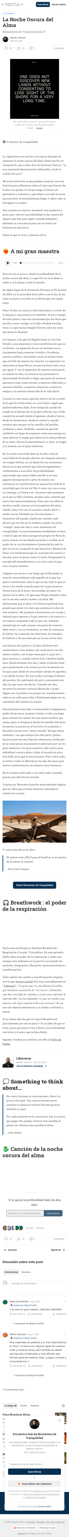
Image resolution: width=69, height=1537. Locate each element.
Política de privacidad (36, 1497)
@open (39, 128)
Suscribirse (43, 4)
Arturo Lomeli (24, 982)
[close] (59, 1420)
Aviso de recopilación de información (41, 1494)
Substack (21, 1533)
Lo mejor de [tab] (10, 1405)
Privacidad (30, 1522)
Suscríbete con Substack (37, 1483)
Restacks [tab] (25, 1272)
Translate (9, 13)
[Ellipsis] (64, 1301)
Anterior (12, 1249)
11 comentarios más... (14, 1389)
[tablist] (17, 1272)
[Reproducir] (8, 263)
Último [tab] (23, 1405)
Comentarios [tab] (11, 1272)
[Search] (63, 1405)
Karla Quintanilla (19, 1301)
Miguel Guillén (17, 38)
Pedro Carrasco (18, 1334)
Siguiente (56, 1249)
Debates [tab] (34, 1405)
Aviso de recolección (55, 1522)
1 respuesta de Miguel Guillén (28, 1323)
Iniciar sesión (59, 4)
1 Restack (39, 1228)
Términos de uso (40, 1491)
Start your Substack (26, 1527)
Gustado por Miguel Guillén (25, 1305)
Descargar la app (47, 1527)
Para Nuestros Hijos (16, 1414)
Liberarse (9, 986)
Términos (41, 1522)
